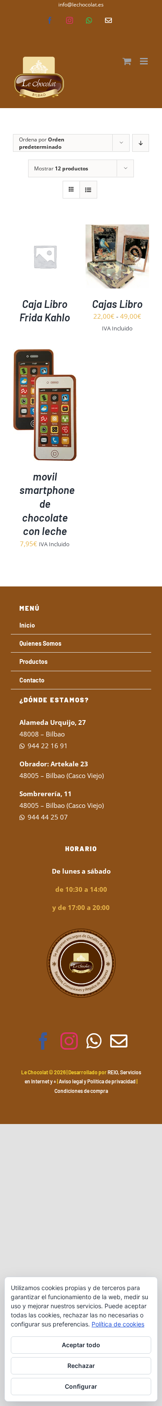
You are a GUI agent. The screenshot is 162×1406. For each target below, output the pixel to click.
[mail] (118, 1041)
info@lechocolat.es (81, 4)
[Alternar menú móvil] (144, 61)
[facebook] (43, 1041)
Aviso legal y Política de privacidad (97, 1081)
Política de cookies (118, 1324)
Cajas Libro (117, 304)
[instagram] (69, 1041)
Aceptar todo (81, 1344)
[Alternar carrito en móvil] (127, 61)
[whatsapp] (94, 1041)
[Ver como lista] (88, 189)
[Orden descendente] (140, 143)
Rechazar (81, 1365)
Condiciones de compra (81, 1091)
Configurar (81, 1386)
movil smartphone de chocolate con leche (47, 503)
